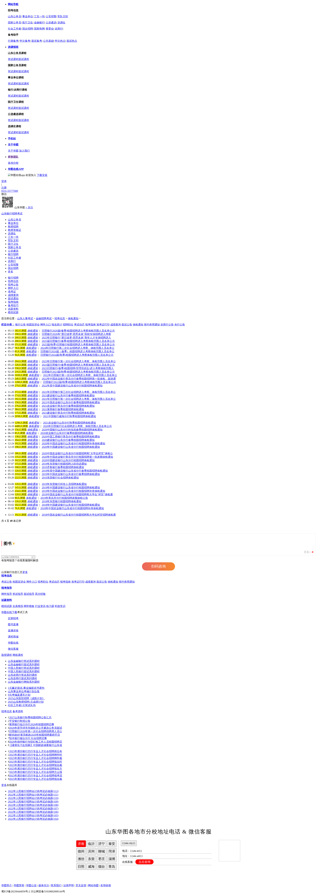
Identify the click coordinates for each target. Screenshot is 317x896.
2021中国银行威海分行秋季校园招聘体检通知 (69, 416)
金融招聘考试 (44, 318)
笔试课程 (13, 59)
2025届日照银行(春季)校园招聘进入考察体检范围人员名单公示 (78, 341)
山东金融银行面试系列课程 (24, 664)
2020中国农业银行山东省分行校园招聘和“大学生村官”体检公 (77, 453)
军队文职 (62, 16)
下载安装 (42, 175)
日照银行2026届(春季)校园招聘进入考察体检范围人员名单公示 (78, 330)
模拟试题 (13, 312)
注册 (4, 187)
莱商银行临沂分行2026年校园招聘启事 (31, 724)
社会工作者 (14, 28)
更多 (10, 271)
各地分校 (13, 162)
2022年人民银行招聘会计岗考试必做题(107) (33, 808)
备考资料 (18, 711)
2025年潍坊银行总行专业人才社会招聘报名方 (35, 768)
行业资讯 (40, 606)
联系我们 (56, 885)
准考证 (12, 291)
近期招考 (13, 618)
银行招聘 (13, 254)
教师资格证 (14, 230)
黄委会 (50, 28)
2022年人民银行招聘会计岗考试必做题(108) (33, 805)
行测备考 (13, 40)
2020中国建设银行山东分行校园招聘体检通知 (68, 460)
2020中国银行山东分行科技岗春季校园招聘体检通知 (72, 429)
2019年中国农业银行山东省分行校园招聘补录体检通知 (73, 491)
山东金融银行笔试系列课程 (24, 661)
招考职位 (43, 581)
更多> (307, 551)
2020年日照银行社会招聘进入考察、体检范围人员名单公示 (77, 426)
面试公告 (101, 581)
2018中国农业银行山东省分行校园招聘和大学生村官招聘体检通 (79, 514)
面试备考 (36, 40)
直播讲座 (13, 630)
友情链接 (105, 885)
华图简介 (6, 885)
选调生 (61, 22)
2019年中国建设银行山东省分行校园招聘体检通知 (71, 487)
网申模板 (29, 606)
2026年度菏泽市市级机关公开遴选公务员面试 (35, 727)
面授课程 (6, 655)
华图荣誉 (19, 885)
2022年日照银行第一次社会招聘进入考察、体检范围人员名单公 (80, 375)
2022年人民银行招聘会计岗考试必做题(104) (33, 818)
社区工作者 (14, 257)
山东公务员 (14, 16)
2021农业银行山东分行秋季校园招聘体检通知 (69, 422)
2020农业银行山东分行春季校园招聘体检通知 (66, 433)
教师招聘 (13, 226)
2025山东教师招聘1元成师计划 (26, 701)
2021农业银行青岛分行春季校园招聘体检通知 (68, 405)
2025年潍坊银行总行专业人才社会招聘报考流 (35, 775)
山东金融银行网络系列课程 (24, 681)
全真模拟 (18, 606)
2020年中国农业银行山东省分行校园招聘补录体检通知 (73, 443)
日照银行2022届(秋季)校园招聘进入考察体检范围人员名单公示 (79, 382)
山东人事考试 (25, 318)
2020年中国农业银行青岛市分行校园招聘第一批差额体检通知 (77, 456)
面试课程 (23, 59)
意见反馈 (81, 885)
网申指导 (6, 593)
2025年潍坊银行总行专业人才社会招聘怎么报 (35, 772)
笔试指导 (18, 593)
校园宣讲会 (19, 581)
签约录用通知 (127, 581)
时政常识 (60, 606)
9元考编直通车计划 (19, 694)
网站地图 (93, 885)
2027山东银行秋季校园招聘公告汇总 (30, 717)
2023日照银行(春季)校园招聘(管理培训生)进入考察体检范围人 (78, 368)
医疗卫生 (27, 22)
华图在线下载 (9, 612)
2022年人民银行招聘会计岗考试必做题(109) (33, 801)
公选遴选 (51, 22)
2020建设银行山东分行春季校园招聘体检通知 (68, 440)
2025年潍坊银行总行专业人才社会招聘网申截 (35, 758)
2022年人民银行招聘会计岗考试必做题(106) (33, 812)
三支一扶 (39, 16)
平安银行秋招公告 (19, 721)
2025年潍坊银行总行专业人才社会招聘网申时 (35, 754)
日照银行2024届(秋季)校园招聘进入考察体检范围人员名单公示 (76, 354)
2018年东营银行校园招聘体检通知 (61, 501)
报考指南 (13, 302)
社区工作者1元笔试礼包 (22, 705)
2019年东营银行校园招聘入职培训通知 (64, 463)
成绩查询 (13, 295)
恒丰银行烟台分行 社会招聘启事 (28, 738)
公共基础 (48, 40)
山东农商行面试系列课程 (22, 678)
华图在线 (13, 642)
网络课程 (18, 655)
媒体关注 (43, 885)
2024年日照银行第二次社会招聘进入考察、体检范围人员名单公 (77, 348)
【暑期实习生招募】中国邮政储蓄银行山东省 (35, 745)
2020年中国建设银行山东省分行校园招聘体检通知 (71, 447)
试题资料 (13, 308)
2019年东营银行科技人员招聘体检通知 (64, 484)
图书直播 (13, 624)
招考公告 (13, 284)
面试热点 (72, 40)
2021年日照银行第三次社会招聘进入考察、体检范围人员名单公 (79, 392)
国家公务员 (14, 22)
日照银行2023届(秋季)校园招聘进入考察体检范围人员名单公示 (78, 371)
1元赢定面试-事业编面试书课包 (26, 688)
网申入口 (13, 288)
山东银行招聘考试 (11, 213)
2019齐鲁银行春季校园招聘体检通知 (63, 467)
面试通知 (13, 298)
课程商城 (13, 636)
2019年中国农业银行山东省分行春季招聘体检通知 (71, 474)
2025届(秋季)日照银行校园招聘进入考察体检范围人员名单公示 (78, 344)
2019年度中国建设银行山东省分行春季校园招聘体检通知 (75, 470)
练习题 (50, 606)
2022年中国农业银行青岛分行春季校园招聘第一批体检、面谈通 (79, 378)
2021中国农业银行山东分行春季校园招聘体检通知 (71, 402)
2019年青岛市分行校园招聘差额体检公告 (64, 497)
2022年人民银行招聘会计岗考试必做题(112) (33, 791)
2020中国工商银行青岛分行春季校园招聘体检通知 (71, 436)
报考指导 (6, 587)
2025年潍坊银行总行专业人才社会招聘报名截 (35, 765)
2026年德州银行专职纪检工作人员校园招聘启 (35, 741)
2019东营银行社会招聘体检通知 (60, 477)
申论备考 (25, 40)
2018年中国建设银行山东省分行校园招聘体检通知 (71, 504)
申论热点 (60, 40)
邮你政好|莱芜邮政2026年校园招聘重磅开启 (34, 734)
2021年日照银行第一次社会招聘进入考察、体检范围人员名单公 (79, 399)
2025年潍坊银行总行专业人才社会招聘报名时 (35, 761)
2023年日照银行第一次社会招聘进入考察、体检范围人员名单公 (79, 361)
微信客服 (13, 648)
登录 (4, 181)
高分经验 (40, 593)
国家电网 (39, 28)
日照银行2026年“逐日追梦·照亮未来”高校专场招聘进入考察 (76, 334)
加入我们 (24, 150)
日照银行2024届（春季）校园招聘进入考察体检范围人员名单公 (77, 351)
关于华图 (13, 150)
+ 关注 (29, 207)
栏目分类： (8, 324)
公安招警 (51, 16)
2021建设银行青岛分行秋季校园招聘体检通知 (68, 412)
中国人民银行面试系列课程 (24, 671)
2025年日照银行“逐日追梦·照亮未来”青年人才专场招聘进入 (76, 337)
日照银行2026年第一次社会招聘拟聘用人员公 (35, 731)
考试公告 (6, 581)
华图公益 (31, 885)
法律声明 (68, 885)
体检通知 (73, 318)
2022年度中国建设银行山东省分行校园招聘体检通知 (72, 385)
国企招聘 (27, 28)
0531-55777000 (9, 191)
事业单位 (27, 16)
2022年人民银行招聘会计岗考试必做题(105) (33, 815)
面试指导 (29, 593)
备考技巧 (13, 305)
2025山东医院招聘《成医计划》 (26, 698)
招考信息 (13, 281)
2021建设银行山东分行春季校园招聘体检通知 (68, 395)
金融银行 (39, 22)
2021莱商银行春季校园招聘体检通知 (63, 409)
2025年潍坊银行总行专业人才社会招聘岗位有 (35, 751)
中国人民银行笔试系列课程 (24, 668)
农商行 (59, 28)
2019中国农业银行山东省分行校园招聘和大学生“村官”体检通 (77, 494)
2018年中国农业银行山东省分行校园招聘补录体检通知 (72, 508)
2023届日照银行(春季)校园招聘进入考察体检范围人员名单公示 (78, 364)
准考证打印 (78, 581)
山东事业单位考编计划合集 (24, 691)
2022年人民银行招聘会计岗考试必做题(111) (33, 794)
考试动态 (54, 581)
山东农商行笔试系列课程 (22, 674)
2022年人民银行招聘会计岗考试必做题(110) (33, 798)
